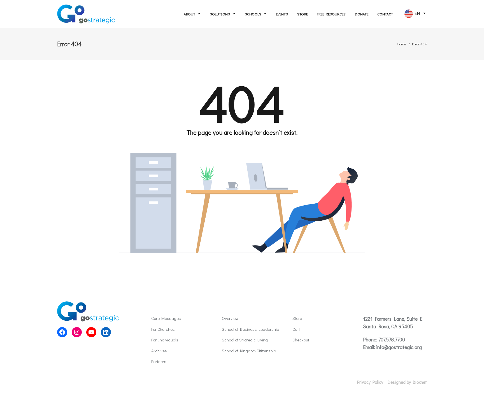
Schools (253, 13)
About (189, 13)
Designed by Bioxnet (407, 382)
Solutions (220, 13)
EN (416, 13)
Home (401, 43)
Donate (361, 13)
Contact (385, 13)
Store (302, 13)
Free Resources (331, 13)
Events (282, 13)
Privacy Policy (370, 382)
